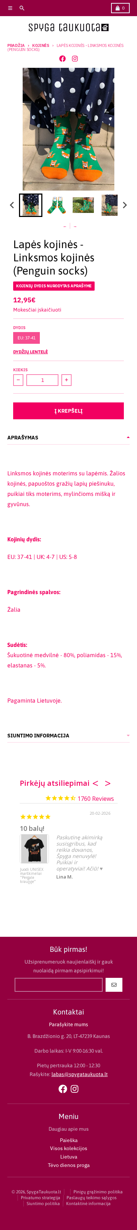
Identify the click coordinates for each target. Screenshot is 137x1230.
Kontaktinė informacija (88, 1203)
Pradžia (16, 45)
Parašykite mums (68, 1024)
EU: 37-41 (26, 337)
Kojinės (40, 45)
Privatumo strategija (40, 1197)
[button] (30, 205)
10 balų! (32, 828)
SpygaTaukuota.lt (44, 1191)
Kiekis (20, 369)
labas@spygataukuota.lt (80, 1074)
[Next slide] (124, 205)
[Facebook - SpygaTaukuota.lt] (62, 58)
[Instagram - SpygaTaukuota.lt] (75, 58)
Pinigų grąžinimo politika (98, 1191)
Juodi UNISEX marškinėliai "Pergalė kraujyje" (31, 876)
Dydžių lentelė (30, 351)
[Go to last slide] (12, 205)
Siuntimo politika (43, 1203)
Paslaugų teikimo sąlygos (91, 1197)
